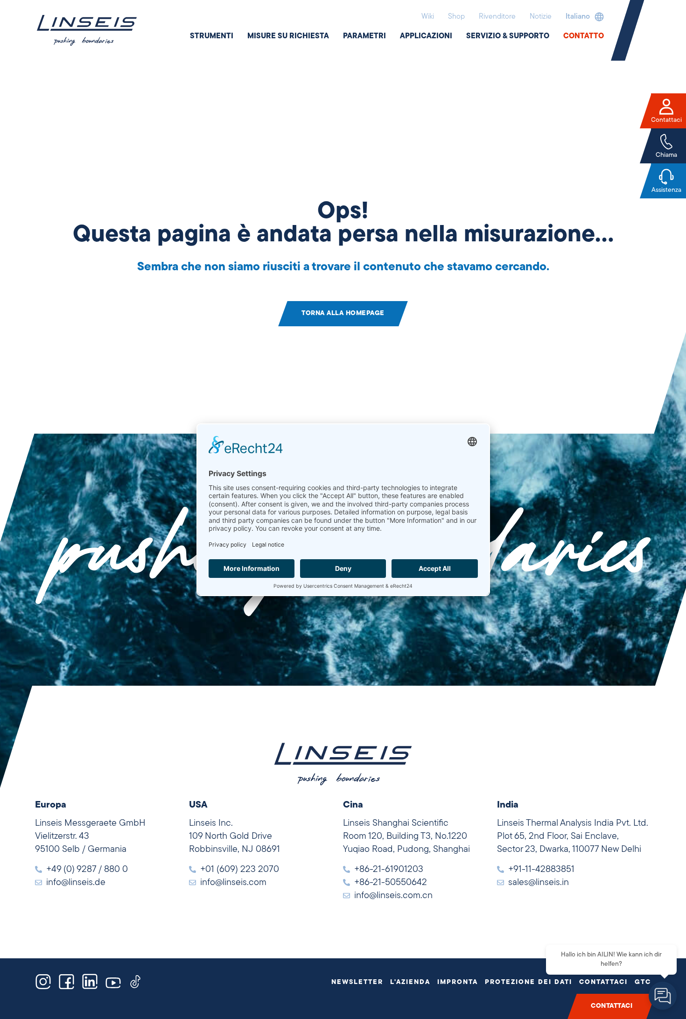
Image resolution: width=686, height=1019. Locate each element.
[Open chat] (663, 996)
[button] (582, 17)
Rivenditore (497, 17)
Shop (456, 17)
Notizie (541, 17)
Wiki (427, 17)
